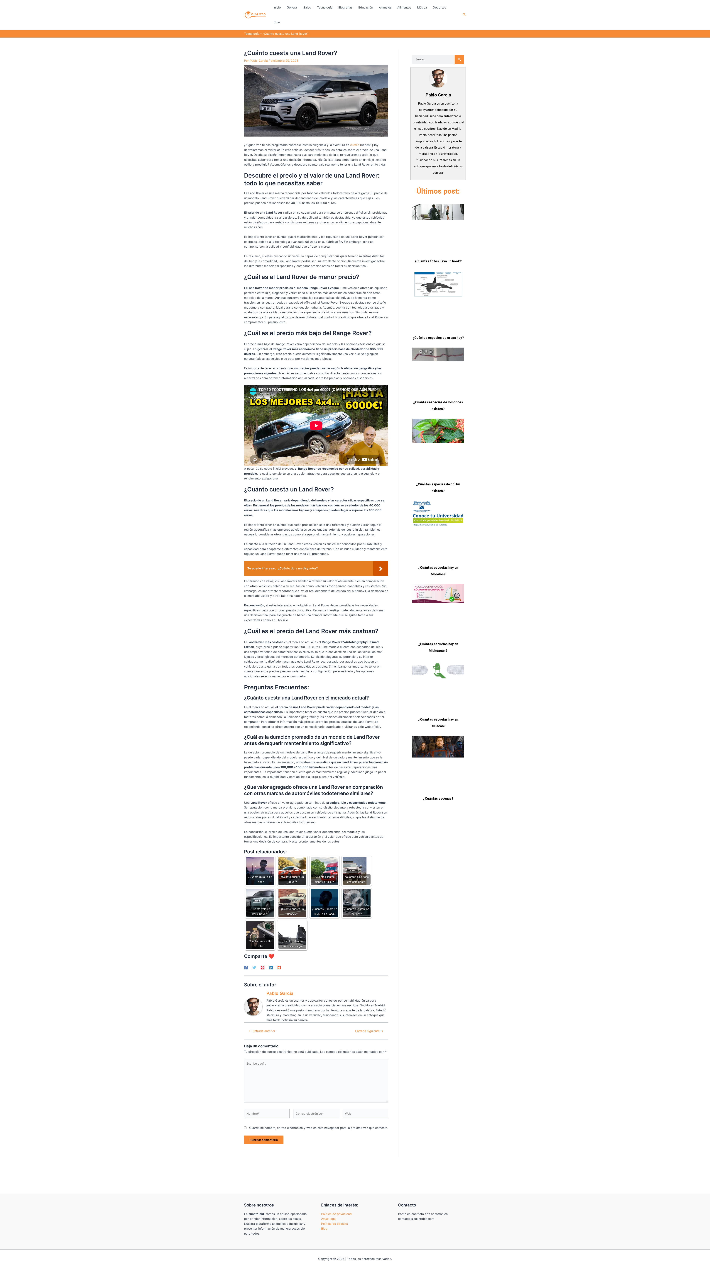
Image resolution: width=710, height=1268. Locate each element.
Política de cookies (334, 1224)
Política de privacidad (336, 1214)
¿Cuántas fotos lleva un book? (438, 261)
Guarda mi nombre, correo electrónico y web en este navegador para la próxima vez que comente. (318, 1128)
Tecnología (251, 33)
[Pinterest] (262, 967)
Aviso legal (328, 1219)
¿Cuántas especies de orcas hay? (438, 338)
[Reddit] (279, 967)
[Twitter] (254, 967)
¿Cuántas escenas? (438, 798)
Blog (324, 1228)
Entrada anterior (262, 1030)
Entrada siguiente (369, 1030)
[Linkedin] (271, 967)
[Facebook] (246, 967)
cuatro (354, 145)
